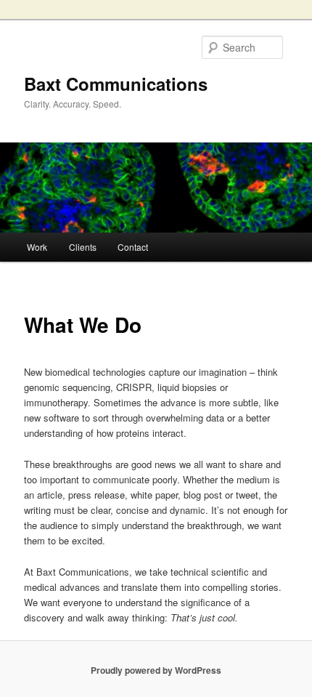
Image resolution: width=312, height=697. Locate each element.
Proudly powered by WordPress (156, 670)
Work (37, 247)
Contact (133, 247)
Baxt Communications (116, 83)
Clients (83, 247)
